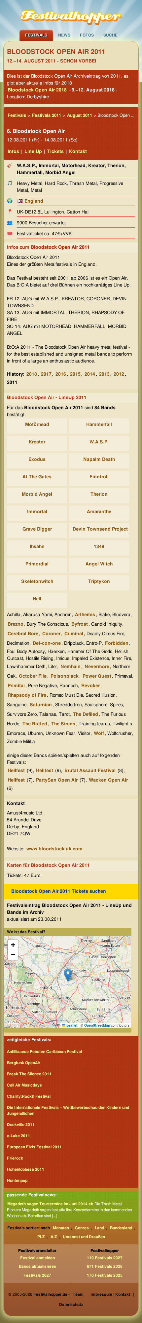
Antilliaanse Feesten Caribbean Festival (44, 1052)
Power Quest (97, 676)
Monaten (61, 1228)
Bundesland (121, 1228)
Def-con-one (47, 643)
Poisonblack (65, 676)
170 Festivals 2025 (105, 1275)
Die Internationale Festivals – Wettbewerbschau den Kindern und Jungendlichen (68, 1110)
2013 (104, 374)
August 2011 (79, 115)
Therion (99, 494)
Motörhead (37, 424)
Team (78, 1294)
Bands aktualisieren (37, 1266)
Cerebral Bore (23, 634)
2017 (46, 374)
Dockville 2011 (21, 1125)
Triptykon (99, 581)
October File (33, 676)
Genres (82, 1228)
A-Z (54, 1237)
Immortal (37, 512)
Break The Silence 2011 (29, 1074)
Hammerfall (99, 424)
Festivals (36, 35)
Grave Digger (37, 529)
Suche (110, 35)
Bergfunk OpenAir (23, 1063)
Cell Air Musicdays (24, 1085)
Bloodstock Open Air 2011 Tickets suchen (58, 891)
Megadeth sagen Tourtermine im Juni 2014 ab (50, 1204)
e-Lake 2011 (18, 1136)
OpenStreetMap (97, 1025)
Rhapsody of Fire (27, 695)
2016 (60, 374)
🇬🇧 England (30, 201)
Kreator (37, 442)
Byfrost (79, 624)
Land (99, 1228)
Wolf (99, 733)
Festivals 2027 (37, 1275)
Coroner (51, 634)
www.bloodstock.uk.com (54, 849)
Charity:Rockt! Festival (29, 1096)
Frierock (15, 1158)
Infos (13, 151)
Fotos (87, 35)
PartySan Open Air (57, 780)
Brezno (15, 624)
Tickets (55, 151)
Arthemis (85, 614)
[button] (68, 975)
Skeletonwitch (37, 581)
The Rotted (34, 724)
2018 (31, 374)
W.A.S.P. (99, 442)
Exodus (37, 459)
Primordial (37, 564)
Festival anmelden (37, 1258)
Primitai (16, 686)
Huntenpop (17, 1181)
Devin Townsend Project (100, 529)
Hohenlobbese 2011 (25, 1169)
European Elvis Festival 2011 (34, 1147)
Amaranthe (99, 512)
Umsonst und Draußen (84, 1237)
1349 (99, 546)
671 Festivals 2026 (105, 1266)
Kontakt (78, 151)
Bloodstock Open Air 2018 (37, 90)
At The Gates (37, 477)
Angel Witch (99, 564)
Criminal (73, 634)
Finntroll (99, 477)
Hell (37, 599)
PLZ (41, 1237)
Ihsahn (37, 546)
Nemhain (70, 666)
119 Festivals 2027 (105, 1258)
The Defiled (85, 714)
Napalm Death (99, 459)
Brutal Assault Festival (90, 770)
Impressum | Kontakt (110, 1294)
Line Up (33, 151)
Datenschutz (71, 1305)
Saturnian (41, 705)
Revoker (90, 686)
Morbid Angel (37, 494)
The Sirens (63, 724)
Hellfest (16, 770)
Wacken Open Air (108, 780)
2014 (90, 374)
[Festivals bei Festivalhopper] (71, 14)
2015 (75, 374)
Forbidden (116, 643)
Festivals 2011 (46, 115)
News (64, 35)
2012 (119, 374)
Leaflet (71, 1025)
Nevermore (97, 666)
